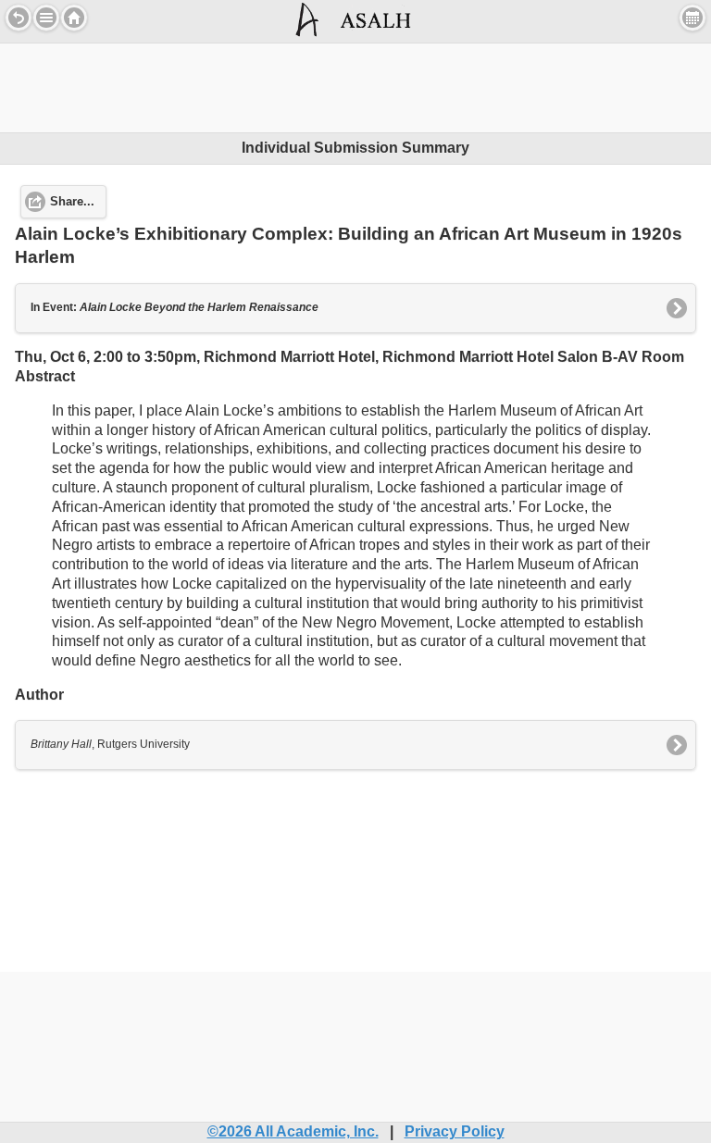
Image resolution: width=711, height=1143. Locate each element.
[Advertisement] (355, 85)
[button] (46, 17)
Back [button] (18, 17)
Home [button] (74, 17)
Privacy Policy (455, 1131)
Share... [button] (72, 201)
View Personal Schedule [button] (692, 17)
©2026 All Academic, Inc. (293, 1131)
